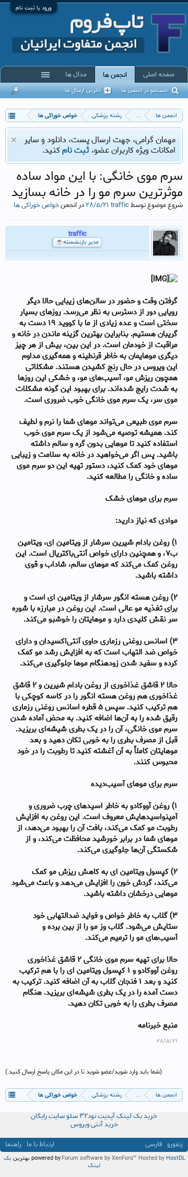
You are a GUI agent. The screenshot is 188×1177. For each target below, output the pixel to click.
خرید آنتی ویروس (94, 1124)
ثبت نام (75, 150)
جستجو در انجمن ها (144, 90)
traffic (120, 205)
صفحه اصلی (158, 74)
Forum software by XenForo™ (100, 1158)
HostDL (175, 1158)
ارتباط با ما (40, 1144)
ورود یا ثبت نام (34, 8)
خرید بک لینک (136, 1116)
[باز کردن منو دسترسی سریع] (11, 115)
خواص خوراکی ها (36, 205)
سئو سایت (63, 1116)
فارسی (153, 1144)
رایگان (39, 1116)
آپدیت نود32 (97, 1116)
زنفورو (175, 1144)
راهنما (13, 1144)
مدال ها (76, 74)
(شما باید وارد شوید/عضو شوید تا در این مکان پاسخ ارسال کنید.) (83, 1072)
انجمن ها (115, 74)
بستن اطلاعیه (14, 140)
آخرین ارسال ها (83, 90)
